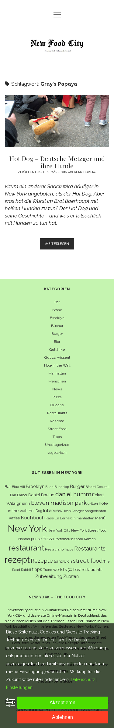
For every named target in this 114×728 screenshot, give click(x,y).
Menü (100, 518)
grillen (93, 503)
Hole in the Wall (57, 365)
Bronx (57, 310)
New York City (58, 530)
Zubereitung (48, 576)
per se (36, 538)
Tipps (57, 437)
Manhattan (57, 373)
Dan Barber (18, 495)
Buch (49, 487)
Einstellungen (19, 687)
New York (27, 528)
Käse (50, 518)
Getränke (57, 349)
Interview (53, 510)
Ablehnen (62, 717)
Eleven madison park (59, 503)
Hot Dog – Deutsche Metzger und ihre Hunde (57, 121)
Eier (57, 341)
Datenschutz (83, 679)
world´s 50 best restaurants (77, 569)
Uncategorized (57, 445)
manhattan (85, 518)
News (57, 389)
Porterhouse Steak (69, 539)
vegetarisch (57, 452)
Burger (57, 334)
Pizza (57, 397)
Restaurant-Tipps (59, 549)
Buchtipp (61, 487)
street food (87, 561)
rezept (17, 560)
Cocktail (103, 487)
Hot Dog (35, 510)
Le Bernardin (65, 518)
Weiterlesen (59, 245)
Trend (47, 570)
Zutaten (71, 576)
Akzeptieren (62, 702)
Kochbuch (33, 518)
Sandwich (63, 561)
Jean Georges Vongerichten (85, 511)
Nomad (24, 539)
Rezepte (57, 421)
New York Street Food (88, 530)
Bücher (57, 326)
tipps (37, 569)
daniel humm (73, 494)
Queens (57, 405)
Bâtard (90, 487)
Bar (57, 302)
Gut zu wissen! (57, 357)
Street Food (57, 429)
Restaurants (57, 413)
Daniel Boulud (41, 495)
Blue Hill (18, 487)
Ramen (90, 539)
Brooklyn (57, 318)
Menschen (57, 381)
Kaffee (14, 518)
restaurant (26, 547)
